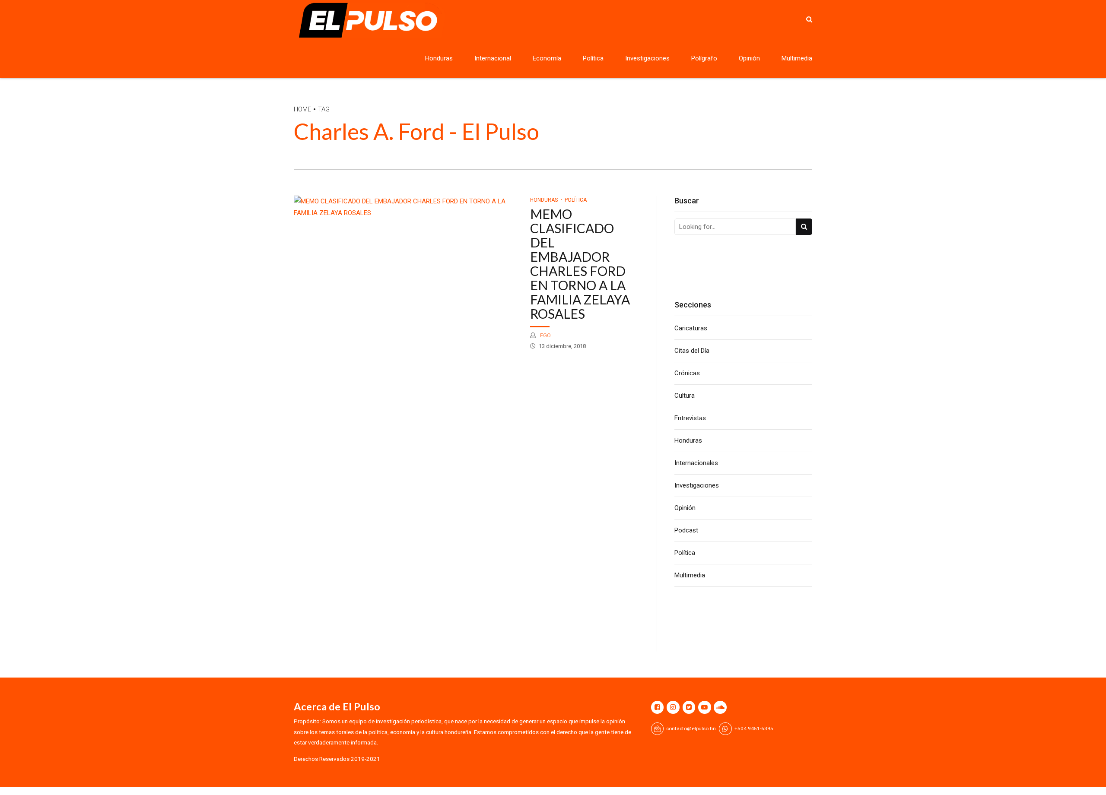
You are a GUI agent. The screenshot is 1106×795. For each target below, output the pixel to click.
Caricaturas (690, 328)
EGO (545, 335)
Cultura (684, 395)
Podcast (686, 530)
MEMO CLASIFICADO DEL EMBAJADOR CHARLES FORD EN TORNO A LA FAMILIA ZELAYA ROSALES (580, 263)
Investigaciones (647, 58)
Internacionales (696, 463)
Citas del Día (691, 351)
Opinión (749, 58)
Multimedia (797, 58)
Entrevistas (690, 418)
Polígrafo (704, 58)
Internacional (492, 58)
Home (302, 109)
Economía (547, 58)
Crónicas (687, 373)
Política (593, 58)
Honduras (439, 58)
